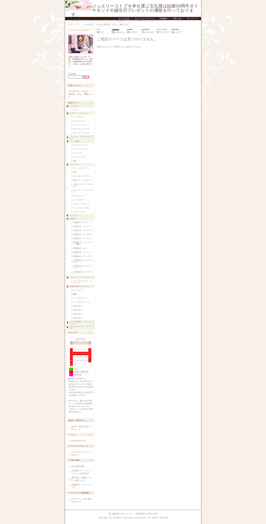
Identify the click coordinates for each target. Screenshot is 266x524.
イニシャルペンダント (82, 208)
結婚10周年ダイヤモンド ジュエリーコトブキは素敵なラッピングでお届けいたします (113, 20)
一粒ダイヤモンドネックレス (83, 185)
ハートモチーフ (79, 200)
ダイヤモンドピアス (81, 129)
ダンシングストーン (81, 168)
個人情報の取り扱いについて (120, 514)
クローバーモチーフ (81, 204)
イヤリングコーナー (81, 125)
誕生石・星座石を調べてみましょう (81, 428)
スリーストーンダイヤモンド (83, 191)
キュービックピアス (81, 133)
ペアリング (77, 153)
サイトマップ (192, 19)
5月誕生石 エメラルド (82, 238)
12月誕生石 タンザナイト (83, 273)
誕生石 (72, 219)
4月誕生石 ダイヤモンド (83, 234)
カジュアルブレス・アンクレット (83, 282)
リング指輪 (74, 141)
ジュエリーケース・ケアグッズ (82, 327)
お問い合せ (177, 19)
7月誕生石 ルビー (80, 248)
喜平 (75, 161)
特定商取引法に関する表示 (147, 514)
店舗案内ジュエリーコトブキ (81, 486)
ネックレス (74, 164)
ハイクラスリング (80, 149)
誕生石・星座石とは (76, 420)
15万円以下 (78, 310)
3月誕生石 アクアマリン (83, 230)
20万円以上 (78, 318)
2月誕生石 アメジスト (82, 226)
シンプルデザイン (80, 298)
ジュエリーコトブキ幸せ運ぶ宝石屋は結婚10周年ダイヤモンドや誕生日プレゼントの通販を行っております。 (134, 10)
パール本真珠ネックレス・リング (82, 323)
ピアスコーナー (79, 121)
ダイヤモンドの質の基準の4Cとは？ (81, 500)
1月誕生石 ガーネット (82, 222)
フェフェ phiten (103, 24)
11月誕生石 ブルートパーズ (83, 267)
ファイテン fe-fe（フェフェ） (81, 137)
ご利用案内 (162, 19)
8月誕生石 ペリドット (82, 252)
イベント (72, 435)
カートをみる (124, 19)
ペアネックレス (79, 212)
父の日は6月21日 (78, 441)
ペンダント (74, 106)
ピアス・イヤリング (78, 113)
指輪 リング (124, 24)
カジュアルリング (80, 145)
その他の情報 (73, 460)
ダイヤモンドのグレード (78, 446)
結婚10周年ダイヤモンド (80, 286)
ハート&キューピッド (82, 302)
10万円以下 (78, 306)
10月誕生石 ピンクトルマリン (83, 261)
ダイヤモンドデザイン (82, 176)
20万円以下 (78, 314)
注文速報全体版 (77, 466)
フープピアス (89, 24)
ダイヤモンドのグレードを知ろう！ (81, 453)
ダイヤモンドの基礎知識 (78, 493)
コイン (114, 24)
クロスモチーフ (79, 196)
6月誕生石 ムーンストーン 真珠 (83, 243)
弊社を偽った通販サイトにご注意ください (81, 479)
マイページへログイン (144, 19)
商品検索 (72, 74)
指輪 (75, 294)
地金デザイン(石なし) (82, 180)
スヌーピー (74, 215)
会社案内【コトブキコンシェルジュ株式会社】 (81, 472)
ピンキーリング (79, 157)
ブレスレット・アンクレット (82, 277)
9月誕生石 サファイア (82, 256)
